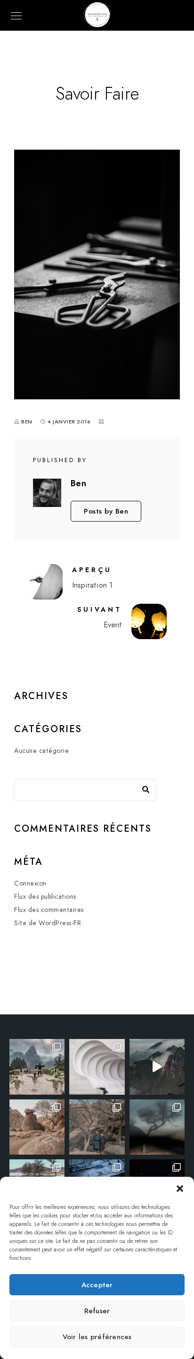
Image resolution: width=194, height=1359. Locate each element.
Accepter (97, 1285)
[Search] (142, 787)
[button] (180, 1188)
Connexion (30, 883)
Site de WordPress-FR (47, 923)
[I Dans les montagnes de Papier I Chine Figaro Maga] (37, 1066)
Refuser (97, 1311)
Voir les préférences (97, 1337)
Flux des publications (45, 896)
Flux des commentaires (49, 909)
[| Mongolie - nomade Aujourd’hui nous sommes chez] (37, 1127)
